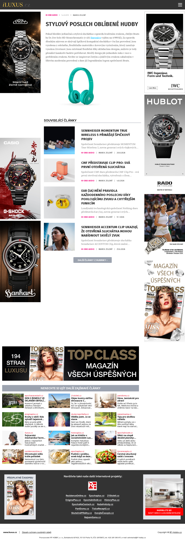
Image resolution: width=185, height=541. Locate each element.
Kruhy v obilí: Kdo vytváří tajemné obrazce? (34, 418)
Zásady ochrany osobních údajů (36, 532)
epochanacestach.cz (34, 396)
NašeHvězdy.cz (105, 504)
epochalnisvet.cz (125, 433)
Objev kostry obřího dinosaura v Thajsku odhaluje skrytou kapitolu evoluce (81, 399)
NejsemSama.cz (92, 517)
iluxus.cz (29, 433)
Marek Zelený (79, 15)
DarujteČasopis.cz (104, 513)
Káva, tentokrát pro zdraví (128, 399)
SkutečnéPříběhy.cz (81, 513)
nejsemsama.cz (124, 414)
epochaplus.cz (77, 451)
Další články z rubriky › (92, 260)
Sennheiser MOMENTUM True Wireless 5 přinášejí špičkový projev (105, 135)
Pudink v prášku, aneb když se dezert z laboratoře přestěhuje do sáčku (81, 455)
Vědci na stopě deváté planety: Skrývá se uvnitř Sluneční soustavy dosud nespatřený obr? (127, 436)
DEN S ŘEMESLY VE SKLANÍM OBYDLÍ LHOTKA (35, 399)
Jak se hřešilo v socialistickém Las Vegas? (81, 436)
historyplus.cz (77, 433)
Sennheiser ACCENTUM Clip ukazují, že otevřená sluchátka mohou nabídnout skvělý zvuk (109, 231)
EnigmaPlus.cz (73, 500)
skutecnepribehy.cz (80, 414)
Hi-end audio (52, 15)
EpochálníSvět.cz (93, 500)
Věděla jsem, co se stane (80, 418)
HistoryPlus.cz (111, 500)
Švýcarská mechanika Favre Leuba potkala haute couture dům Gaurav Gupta (35, 436)
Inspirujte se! (164, 511)
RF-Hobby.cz (176, 532)
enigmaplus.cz (31, 414)
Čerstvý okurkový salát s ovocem (126, 455)
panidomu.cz (123, 396)
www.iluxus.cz (10, 532)
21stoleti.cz (76, 396)
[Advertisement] (20, 115)
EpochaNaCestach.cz (83, 504)
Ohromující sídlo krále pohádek (34, 455)
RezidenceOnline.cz (76, 495)
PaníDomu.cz (82, 508)
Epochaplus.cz (96, 495)
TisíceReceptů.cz (101, 508)
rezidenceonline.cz (33, 451)
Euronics (96, 37)
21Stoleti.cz (113, 495)
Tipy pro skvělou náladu (126, 418)
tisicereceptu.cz (124, 451)
